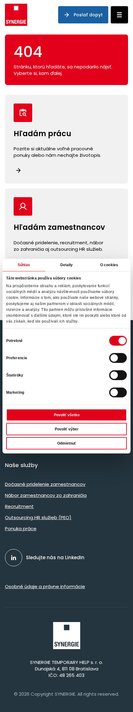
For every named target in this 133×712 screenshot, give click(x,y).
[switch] (118, 358)
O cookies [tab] (109, 264)
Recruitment (19, 506)
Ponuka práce (20, 528)
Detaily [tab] (66, 264)
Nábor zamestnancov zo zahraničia (46, 495)
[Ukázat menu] (119, 14)
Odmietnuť (66, 443)
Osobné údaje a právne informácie (45, 586)
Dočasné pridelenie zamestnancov (45, 484)
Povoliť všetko (66, 415)
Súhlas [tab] (24, 264)
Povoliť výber (67, 429)
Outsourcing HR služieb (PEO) (38, 517)
